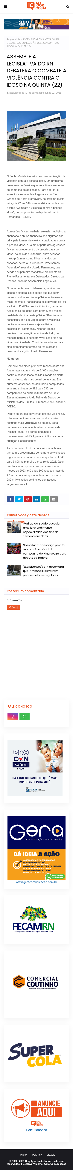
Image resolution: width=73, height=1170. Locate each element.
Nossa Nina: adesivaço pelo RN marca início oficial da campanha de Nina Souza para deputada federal (44, 551)
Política (37, 1155)
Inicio (23, 1155)
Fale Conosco (36, 1130)
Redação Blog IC (18, 92)
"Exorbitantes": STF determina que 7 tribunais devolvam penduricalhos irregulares (43, 571)
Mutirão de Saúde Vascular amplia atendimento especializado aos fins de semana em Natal (41, 530)
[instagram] (12, 716)
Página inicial (14, 39)
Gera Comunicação (55, 1163)
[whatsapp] (24, 716)
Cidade (51, 1155)
